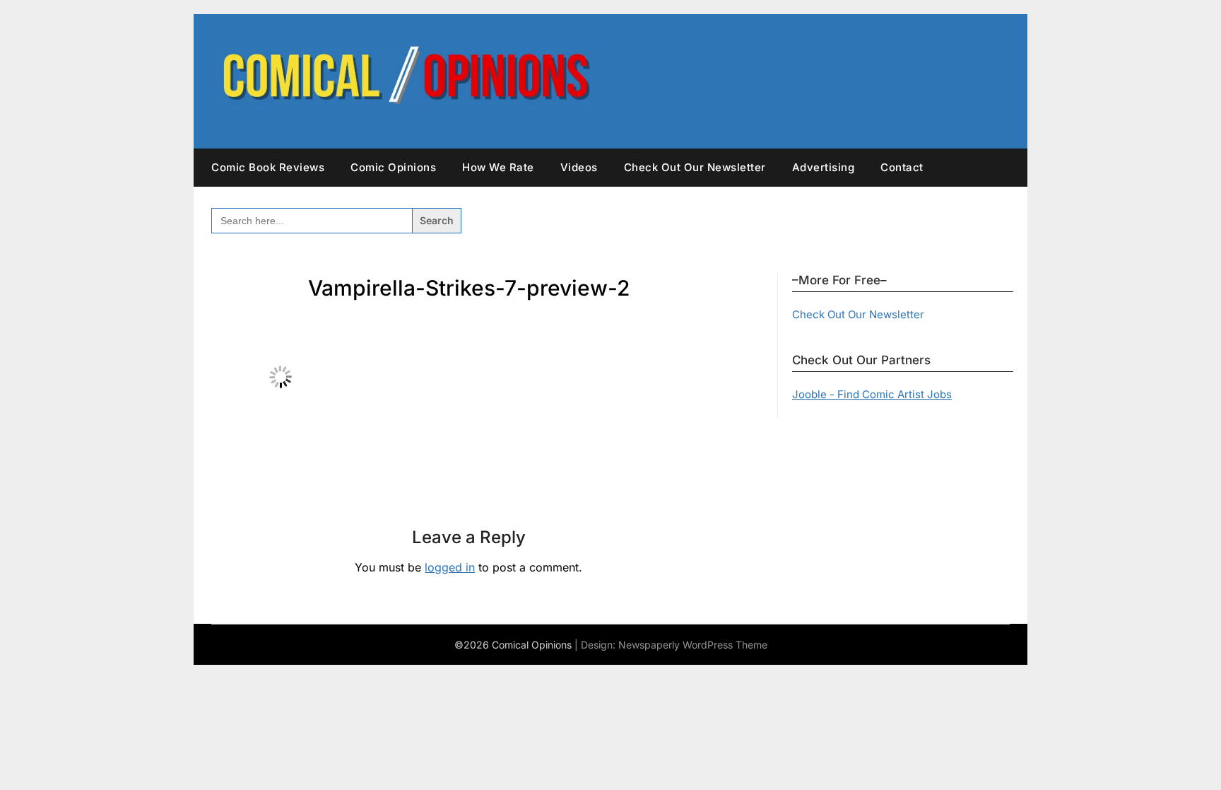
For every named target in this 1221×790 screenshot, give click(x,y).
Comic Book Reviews (267, 167)
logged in (450, 567)
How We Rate (498, 167)
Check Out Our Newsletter (695, 167)
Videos (579, 167)
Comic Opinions (393, 167)
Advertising (823, 167)
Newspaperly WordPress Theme (692, 645)
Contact (902, 167)
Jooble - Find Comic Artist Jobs (872, 394)
